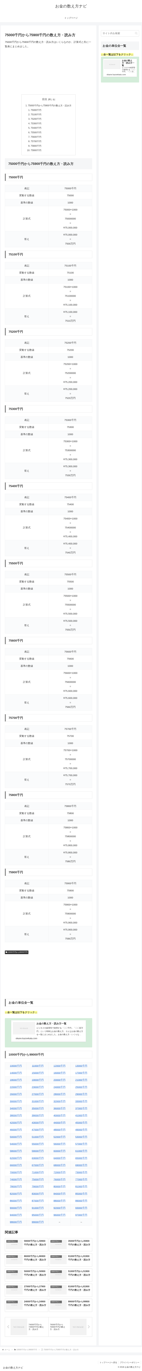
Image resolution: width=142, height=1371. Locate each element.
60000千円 (59, 1151)
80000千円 (59, 1186)
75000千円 (36, 110)
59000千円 (38, 1151)
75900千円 (36, 150)
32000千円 (59, 1101)
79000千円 (38, 1186)
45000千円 (81, 1122)
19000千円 (38, 1080)
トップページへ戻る (108, 1362)
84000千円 (59, 1193)
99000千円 (38, 1222)
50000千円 (16, 1136)
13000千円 (81, 1065)
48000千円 (59, 1129)
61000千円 (81, 1151)
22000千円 (16, 1087)
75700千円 (36, 141)
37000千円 (81, 1108)
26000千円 (16, 1094)
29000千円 (81, 1094)
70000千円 (16, 1172)
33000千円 (81, 1101)
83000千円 (38, 1193)
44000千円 (59, 1122)
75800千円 (36, 146)
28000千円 (59, 1094)
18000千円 (16, 1080)
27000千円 (38, 1094)
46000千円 (16, 1129)
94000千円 (16, 1215)
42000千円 (16, 1122)
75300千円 (36, 123)
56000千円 (59, 1144)
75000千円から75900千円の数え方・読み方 (49, 105)
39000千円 (38, 1115)
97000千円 (81, 1215)
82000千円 (16, 1193)
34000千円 (16, 1108)
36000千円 (59, 1108)
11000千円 (38, 1065)
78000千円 (16, 1186)
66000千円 (16, 1165)
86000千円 (16, 1200)
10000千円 (16, 1065)
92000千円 (59, 1208)
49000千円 (81, 1129)
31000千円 (38, 1101)
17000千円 (81, 1072)
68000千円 (59, 1165)
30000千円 (16, 1101)
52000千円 (59, 1136)
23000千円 (38, 1087)
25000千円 (81, 1087)
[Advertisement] (48, 71)
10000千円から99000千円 (18, 952)
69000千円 (81, 1165)
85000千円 (81, 1193)
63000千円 (38, 1158)
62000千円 (16, 1158)
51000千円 (38, 1136)
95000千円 (38, 1215)
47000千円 (38, 1129)
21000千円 (81, 1080)
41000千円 (81, 1115)
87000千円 (38, 1200)
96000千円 (59, 1215)
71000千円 (38, 1172)
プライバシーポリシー (129, 1362)
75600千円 (36, 137)
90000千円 (16, 1208)
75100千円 (36, 114)
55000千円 (38, 1144)
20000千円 (59, 1080)
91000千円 (38, 1208)
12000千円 (59, 1065)
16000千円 (59, 1072)
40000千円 (59, 1115)
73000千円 (81, 1172)
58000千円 (16, 1151)
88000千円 (59, 1200)
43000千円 (38, 1122)
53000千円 (81, 1136)
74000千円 (16, 1179)
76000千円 (59, 1179)
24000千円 (59, 1087)
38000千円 (16, 1115)
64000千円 (59, 1158)
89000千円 (81, 1200)
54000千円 (16, 1144)
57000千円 (81, 1144)
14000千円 (16, 1072)
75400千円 (36, 128)
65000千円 (81, 1158)
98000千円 (16, 1222)
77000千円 (81, 1179)
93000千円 (81, 1208)
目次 (44, 99)
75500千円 (36, 132)
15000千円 (38, 1072)
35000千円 (38, 1108)
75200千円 (36, 119)
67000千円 (38, 1165)
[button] (136, 33)
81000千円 (81, 1186)
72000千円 (59, 1172)
